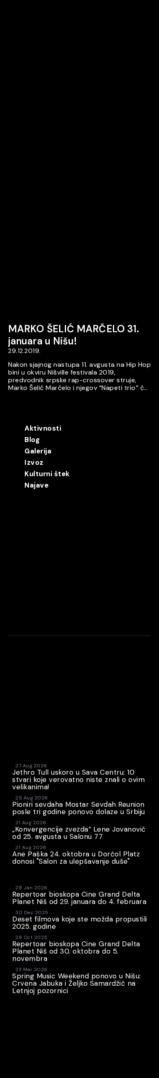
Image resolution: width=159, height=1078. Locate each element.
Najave (36, 485)
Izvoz (34, 462)
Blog (32, 439)
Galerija (37, 450)
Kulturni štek (47, 473)
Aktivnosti (42, 428)
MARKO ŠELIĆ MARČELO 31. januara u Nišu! (73, 334)
